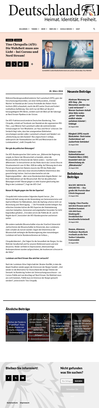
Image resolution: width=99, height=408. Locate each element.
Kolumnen (23, 29)
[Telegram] (20, 64)
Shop (78, 29)
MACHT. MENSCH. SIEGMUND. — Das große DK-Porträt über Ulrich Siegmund (79, 189)
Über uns (52, 29)
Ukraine (18, 40)
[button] (94, 29)
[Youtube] (23, 378)
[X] (14, 64)
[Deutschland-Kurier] (49, 13)
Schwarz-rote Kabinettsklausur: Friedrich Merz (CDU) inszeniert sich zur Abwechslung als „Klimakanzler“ (78, 158)
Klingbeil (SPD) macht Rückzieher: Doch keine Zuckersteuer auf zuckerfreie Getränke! (79, 138)
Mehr (43, 29)
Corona (9, 40)
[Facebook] (26, 64)
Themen (34, 29)
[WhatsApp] (8, 64)
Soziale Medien (66, 29)
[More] (32, 64)
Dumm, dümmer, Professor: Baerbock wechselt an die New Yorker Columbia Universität (78, 234)
